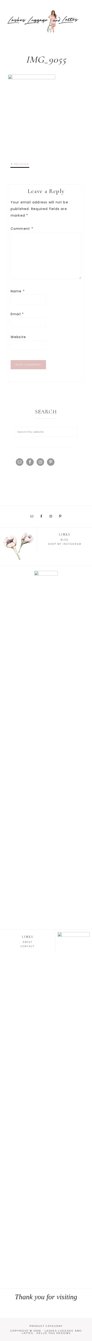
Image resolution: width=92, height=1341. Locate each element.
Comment (22, 228)
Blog (65, 540)
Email (17, 314)
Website (18, 337)
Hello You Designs (54, 1333)
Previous (21, 164)
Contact (28, 946)
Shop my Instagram (64, 544)
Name (18, 291)
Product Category (46, 1326)
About (28, 942)
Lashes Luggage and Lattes (46, 21)
